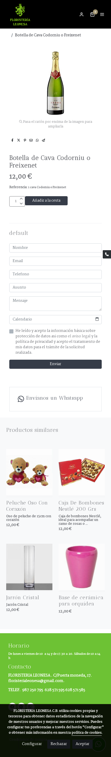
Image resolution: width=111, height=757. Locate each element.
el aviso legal (79, 336)
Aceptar (82, 744)
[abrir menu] (102, 14)
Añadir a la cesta (46, 200)
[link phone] (107, 254)
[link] (20, 14)
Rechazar (59, 744)
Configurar (32, 744)
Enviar (55, 364)
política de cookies (87, 732)
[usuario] (81, 14)
